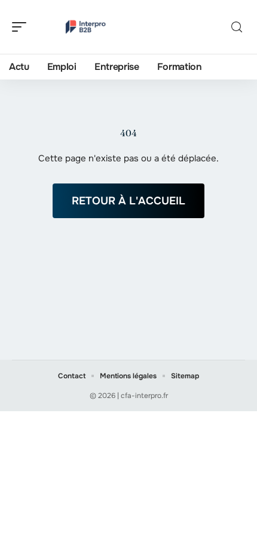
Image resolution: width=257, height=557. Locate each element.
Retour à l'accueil (128, 200)
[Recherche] (236, 27)
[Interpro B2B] (86, 27)
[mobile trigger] (22, 27)
